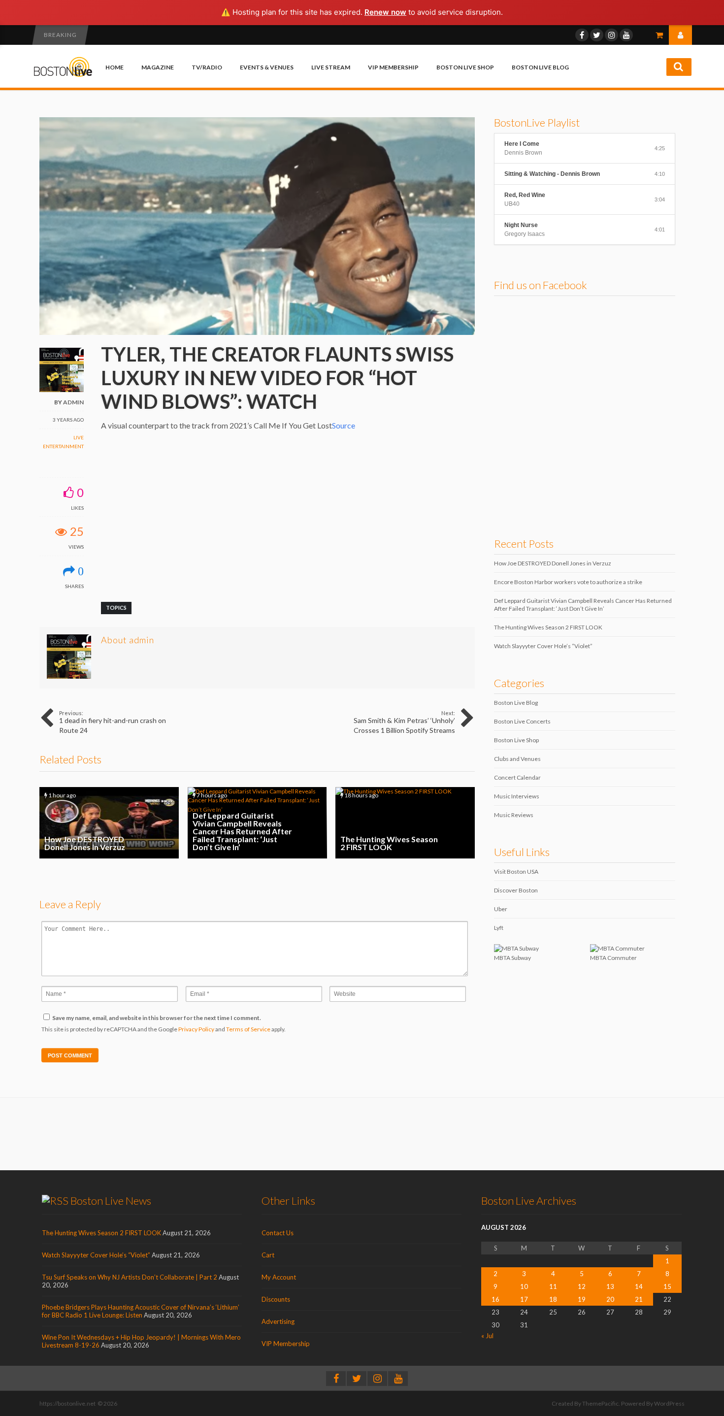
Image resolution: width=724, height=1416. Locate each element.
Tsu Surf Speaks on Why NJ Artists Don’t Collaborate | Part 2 (129, 1277)
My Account (279, 1277)
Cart (268, 1255)
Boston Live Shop (465, 67)
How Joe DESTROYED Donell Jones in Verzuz (109, 822)
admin (73, 402)
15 (667, 1286)
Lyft (498, 927)
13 (610, 1286)
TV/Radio (207, 67)
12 (582, 1286)
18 (553, 1299)
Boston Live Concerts (522, 721)
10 (524, 1286)
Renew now (385, 12)
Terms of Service (248, 1029)
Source (343, 425)
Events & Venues (267, 67)
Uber (500, 909)
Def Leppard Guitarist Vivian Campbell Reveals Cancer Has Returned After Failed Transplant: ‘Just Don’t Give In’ (257, 822)
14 (639, 1286)
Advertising (278, 1321)
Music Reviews (513, 815)
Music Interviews (516, 796)
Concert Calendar (517, 777)
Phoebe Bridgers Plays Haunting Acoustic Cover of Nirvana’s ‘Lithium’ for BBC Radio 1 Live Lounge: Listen (140, 1311)
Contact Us (278, 1233)
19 (582, 1299)
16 (495, 1299)
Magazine (157, 67)
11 (553, 1286)
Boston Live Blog (540, 67)
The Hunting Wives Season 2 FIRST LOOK (405, 822)
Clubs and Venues (517, 758)
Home (114, 67)
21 (639, 1299)
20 (610, 1299)
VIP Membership (393, 67)
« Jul (487, 1336)
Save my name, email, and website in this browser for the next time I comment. (156, 1017)
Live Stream (330, 67)
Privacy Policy (196, 1029)
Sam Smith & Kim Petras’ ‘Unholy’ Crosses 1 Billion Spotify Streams (404, 722)
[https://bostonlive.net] (63, 75)
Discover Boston (516, 890)
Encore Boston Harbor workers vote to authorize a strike (568, 582)
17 (524, 1299)
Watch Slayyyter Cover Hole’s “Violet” (543, 646)
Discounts (276, 1299)
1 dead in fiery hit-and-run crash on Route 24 (112, 722)
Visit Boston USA (516, 871)
